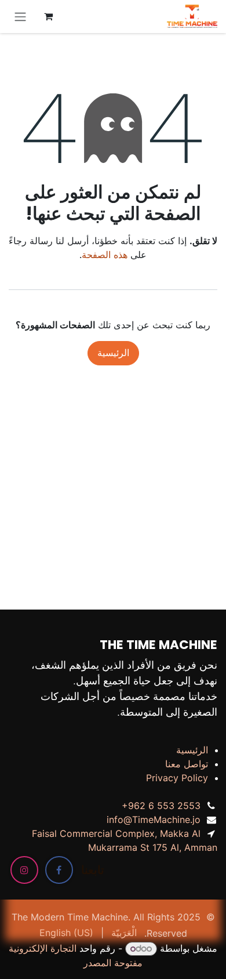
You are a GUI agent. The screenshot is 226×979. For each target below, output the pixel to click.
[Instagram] (24, 870)
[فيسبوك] (59, 870)
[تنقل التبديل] (20, 16)
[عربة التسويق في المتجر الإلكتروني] (48, 16)
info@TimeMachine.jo (154, 819)
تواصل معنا (186, 764)
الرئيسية (113, 353)
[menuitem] (124, 932)
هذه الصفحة (104, 254)
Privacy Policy (177, 778)
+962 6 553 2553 (161, 805)
